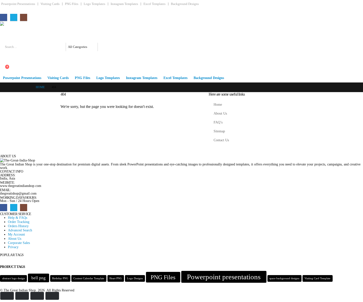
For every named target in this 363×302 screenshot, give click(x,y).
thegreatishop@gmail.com (18, 193)
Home (218, 104)
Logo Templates (94, 4)
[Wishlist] (4, 62)
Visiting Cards (50, 4)
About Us (220, 113)
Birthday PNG (60, 278)
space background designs (284, 278)
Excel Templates (154, 4)
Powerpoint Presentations (18, 4)
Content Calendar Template (88, 278)
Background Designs (185, 4)
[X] (13, 17)
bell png (38, 278)
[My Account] (4, 55)
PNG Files (71, 4)
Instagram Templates (124, 4)
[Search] (104, 47)
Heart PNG (115, 278)
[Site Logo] (27, 32)
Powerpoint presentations (224, 277)
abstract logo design (13, 278)
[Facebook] (3, 17)
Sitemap (219, 131)
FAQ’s (218, 122)
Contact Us (221, 140)
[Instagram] (23, 17)
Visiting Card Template (317, 278)
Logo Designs (135, 278)
